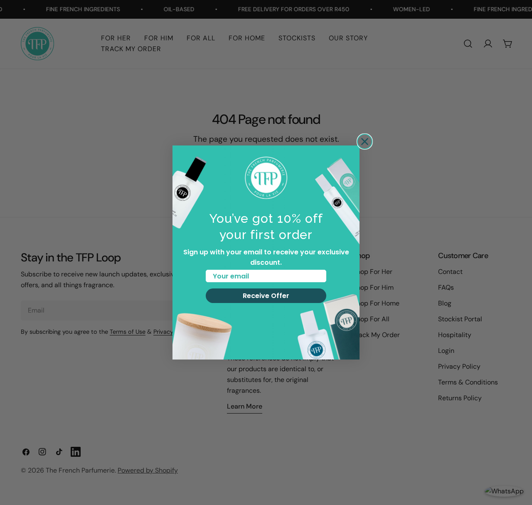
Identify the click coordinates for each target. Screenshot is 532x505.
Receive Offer (266, 296)
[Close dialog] (364, 141)
